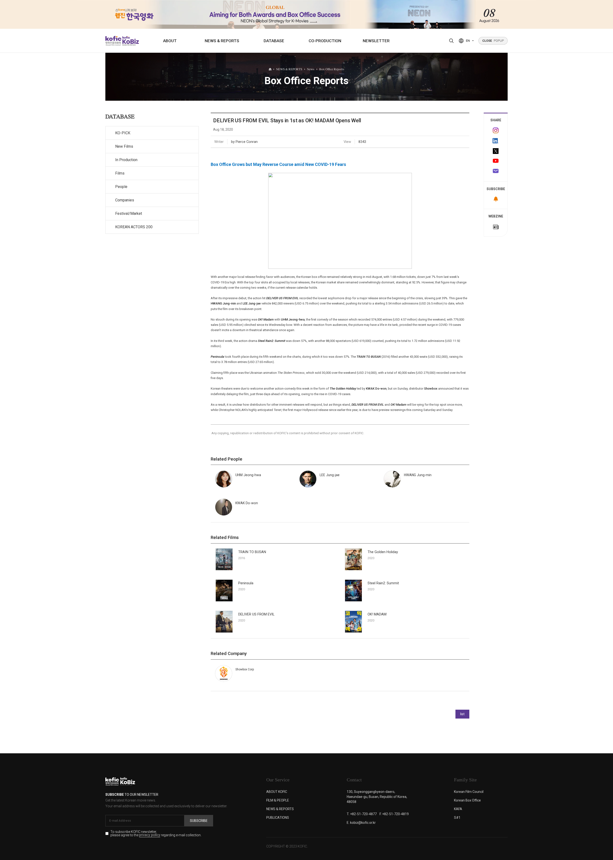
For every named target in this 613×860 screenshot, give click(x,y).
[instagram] (495, 130)
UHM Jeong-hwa (293, 319)
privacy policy (149, 835)
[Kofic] (113, 41)
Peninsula (245, 583)
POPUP (493, 40)
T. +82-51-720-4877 (362, 814)
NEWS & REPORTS (222, 40)
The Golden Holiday (383, 552)
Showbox (430, 388)
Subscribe (199, 821)
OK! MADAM (377, 614)
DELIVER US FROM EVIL (256, 614)
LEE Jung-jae (252, 303)
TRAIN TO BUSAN (252, 552)
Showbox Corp (244, 669)
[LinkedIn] (495, 141)
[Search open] (451, 40)
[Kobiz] (130, 41)
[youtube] (495, 161)
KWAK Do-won (376, 388)
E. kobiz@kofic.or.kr (361, 823)
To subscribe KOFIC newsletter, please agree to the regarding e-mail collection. (155, 833)
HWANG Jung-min (223, 303)
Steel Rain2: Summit (383, 583)
